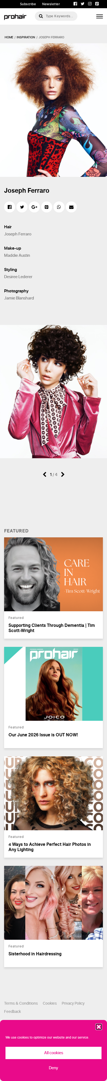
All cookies (53, 1053)
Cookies (50, 1003)
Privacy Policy (73, 1003)
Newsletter (51, 4)
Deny (53, 1068)
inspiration (26, 37)
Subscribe (28, 4)
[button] (99, 1027)
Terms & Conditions (21, 1003)
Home (9, 37)
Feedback (12, 1011)
